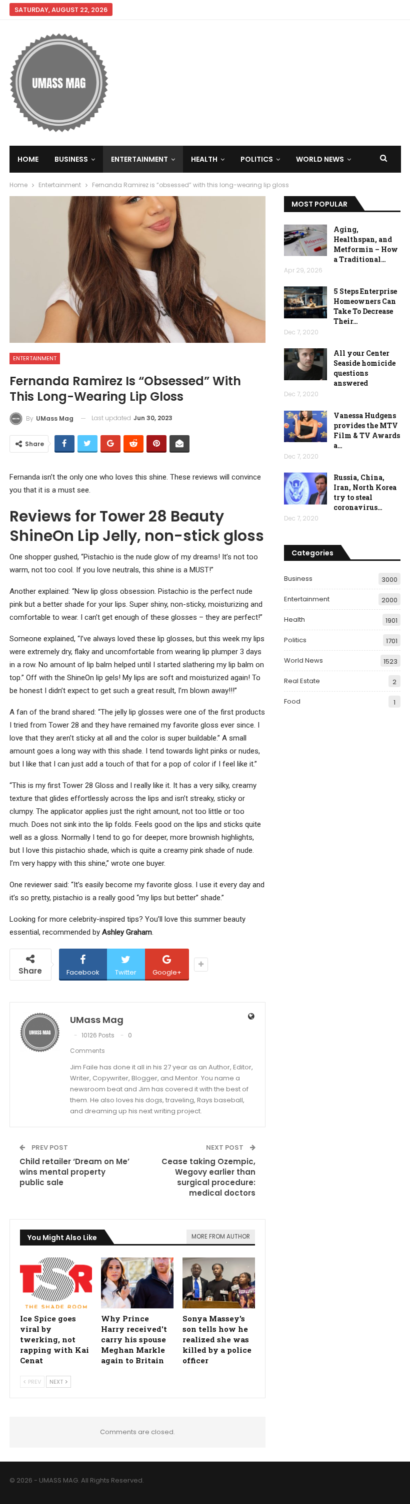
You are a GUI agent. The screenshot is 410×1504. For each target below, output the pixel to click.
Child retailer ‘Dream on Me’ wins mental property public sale (75, 1172)
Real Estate (302, 681)
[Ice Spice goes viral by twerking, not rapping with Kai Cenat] (56, 1282)
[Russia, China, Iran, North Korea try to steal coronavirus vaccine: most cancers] (305, 488)
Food (292, 701)
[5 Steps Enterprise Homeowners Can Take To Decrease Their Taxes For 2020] (305, 302)
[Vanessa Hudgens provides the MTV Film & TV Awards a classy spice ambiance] (305, 427)
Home (28, 159)
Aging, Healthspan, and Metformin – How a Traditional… (366, 244)
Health (204, 159)
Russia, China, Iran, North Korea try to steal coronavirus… (365, 492)
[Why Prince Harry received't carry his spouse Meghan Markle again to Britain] (137, 1282)
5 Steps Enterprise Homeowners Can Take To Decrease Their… (365, 306)
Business (71, 159)
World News (320, 159)
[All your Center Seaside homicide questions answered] (305, 364)
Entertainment (139, 159)
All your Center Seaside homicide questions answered (365, 368)
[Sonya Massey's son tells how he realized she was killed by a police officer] (218, 1282)
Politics (256, 159)
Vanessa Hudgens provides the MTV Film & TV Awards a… (367, 430)
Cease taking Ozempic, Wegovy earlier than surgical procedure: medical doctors (209, 1177)
